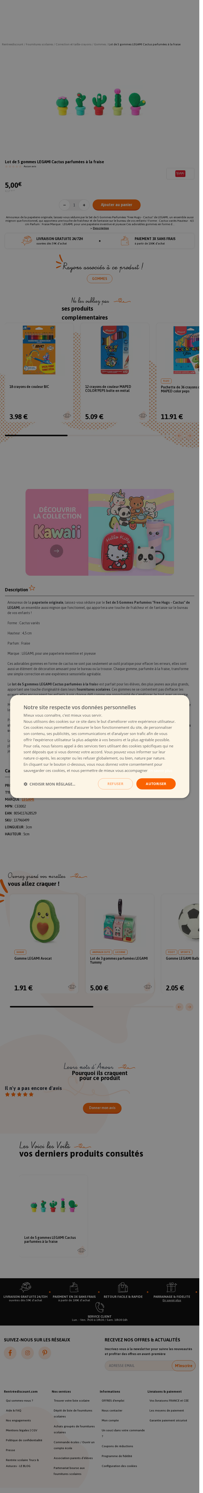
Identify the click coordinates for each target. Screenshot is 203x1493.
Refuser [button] (115, 783)
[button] (49, 784)
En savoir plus (160, 770)
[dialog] (99, 746)
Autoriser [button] (156, 783)
